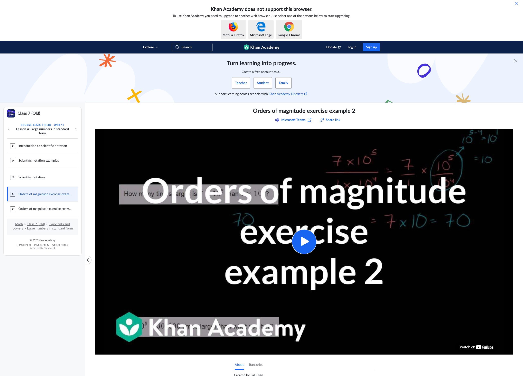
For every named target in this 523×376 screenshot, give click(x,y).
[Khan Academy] (261, 47)
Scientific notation (31, 177)
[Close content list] (88, 260)
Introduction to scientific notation (42, 146)
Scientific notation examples (38, 160)
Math (19, 224)
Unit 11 (59, 125)
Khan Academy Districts (286, 94)
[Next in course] (75, 129)
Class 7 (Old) (36, 224)
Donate (331, 47)
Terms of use (24, 245)
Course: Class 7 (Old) (36, 125)
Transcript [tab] (256, 364)
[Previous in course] (9, 129)
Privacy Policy (41, 245)
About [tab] (239, 364)
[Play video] (304, 241)
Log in (352, 47)
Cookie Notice (60, 245)
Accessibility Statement (42, 248)
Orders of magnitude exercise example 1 (45, 208)
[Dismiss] (516, 3)
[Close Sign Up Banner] (516, 61)
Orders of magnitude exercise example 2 (45, 194)
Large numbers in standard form (50, 228)
